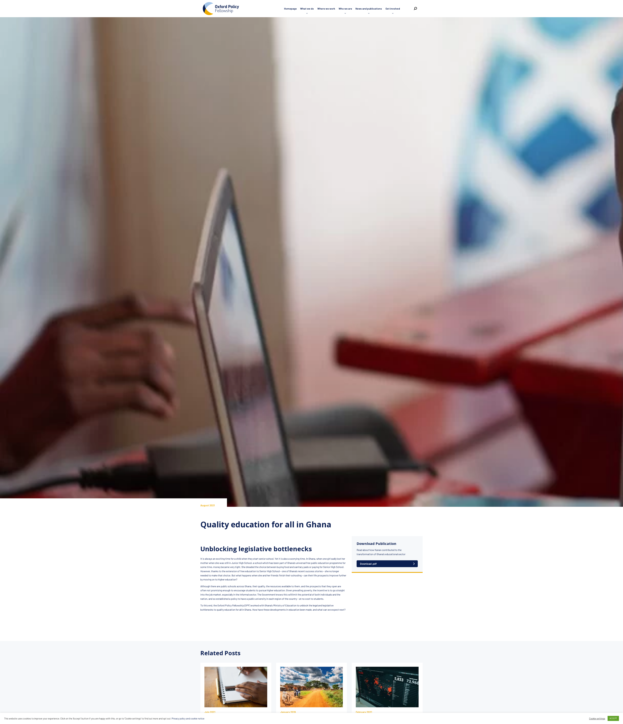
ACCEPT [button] (613, 718)
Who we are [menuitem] (345, 8)
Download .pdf (368, 563)
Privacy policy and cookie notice (188, 718)
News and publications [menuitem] (368, 8)
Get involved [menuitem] (392, 8)
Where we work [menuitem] (326, 8)
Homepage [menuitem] (290, 8)
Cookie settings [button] (597, 718)
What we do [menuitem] (307, 8)
